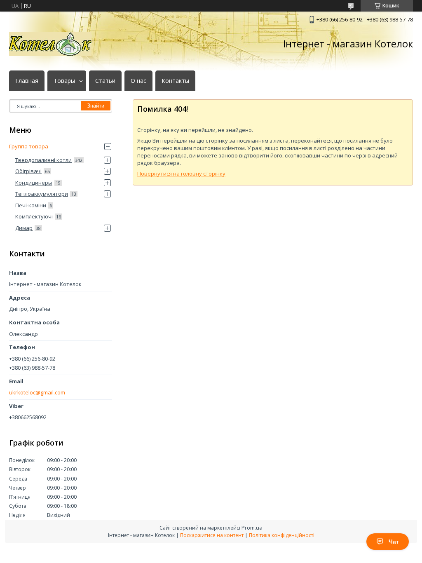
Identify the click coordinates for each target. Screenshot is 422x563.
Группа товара (28, 146)
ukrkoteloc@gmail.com (37, 392)
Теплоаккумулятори (41, 193)
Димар (24, 228)
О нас (138, 80)
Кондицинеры (33, 182)
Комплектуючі (34, 216)
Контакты (175, 80)
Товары (64, 80)
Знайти (95, 106)
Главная (26, 80)
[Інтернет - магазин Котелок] (50, 44)
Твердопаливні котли (43, 160)
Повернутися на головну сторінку (181, 173)
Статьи (105, 80)
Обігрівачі (28, 171)
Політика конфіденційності (281, 535)
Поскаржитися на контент (212, 535)
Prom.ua (252, 527)
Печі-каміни (30, 205)
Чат (394, 541)
